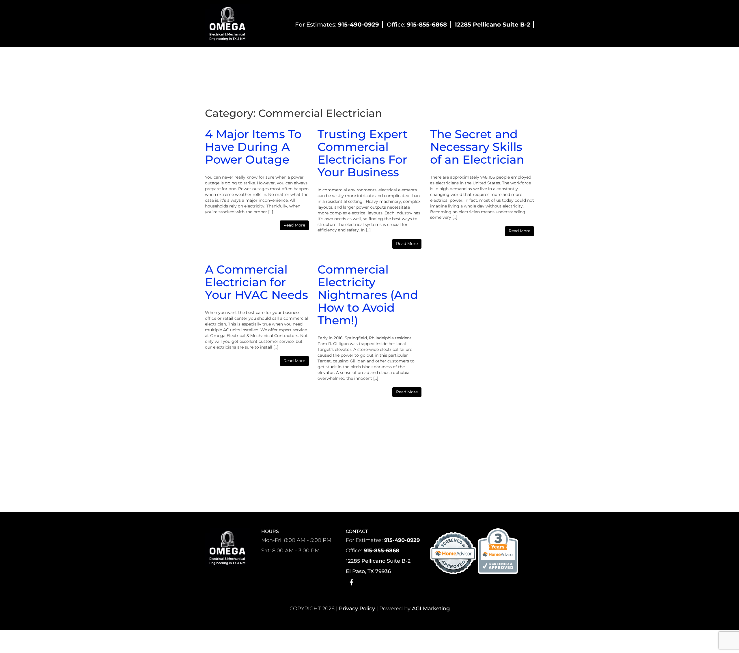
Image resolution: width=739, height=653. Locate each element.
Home (244, 57)
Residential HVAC (309, 57)
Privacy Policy (357, 608)
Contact (475, 57)
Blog (451, 57)
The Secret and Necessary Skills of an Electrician (477, 146)
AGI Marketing (431, 608)
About (268, 57)
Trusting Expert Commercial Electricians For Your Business (363, 153)
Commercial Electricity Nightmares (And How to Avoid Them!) (368, 294)
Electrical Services (415, 57)
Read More (294, 225)
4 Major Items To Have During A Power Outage (253, 146)
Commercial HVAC (363, 57)
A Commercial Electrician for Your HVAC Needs (256, 282)
